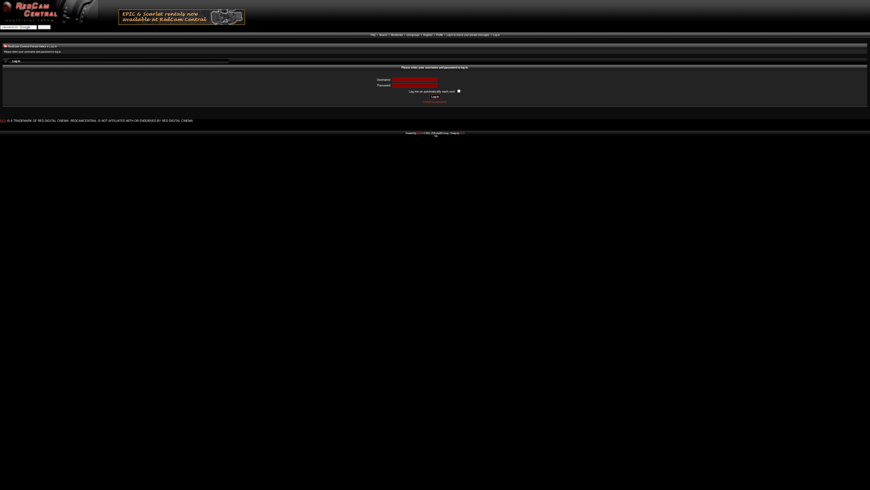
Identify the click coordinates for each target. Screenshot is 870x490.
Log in (496, 35)
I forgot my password (435, 101)
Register (428, 35)
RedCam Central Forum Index (27, 46)
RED (3, 120)
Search (383, 35)
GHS (462, 133)
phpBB (420, 133)
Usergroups (413, 35)
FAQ (373, 35)
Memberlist (397, 35)
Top (435, 136)
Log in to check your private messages (468, 35)
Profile (439, 35)
